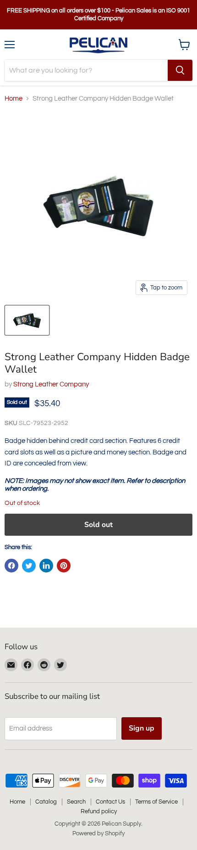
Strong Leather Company (51, 384)
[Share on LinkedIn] (46, 565)
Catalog (46, 802)
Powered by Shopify (98, 833)
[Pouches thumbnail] (27, 320)
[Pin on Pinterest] (64, 565)
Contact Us (110, 802)
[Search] (180, 70)
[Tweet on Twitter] (29, 565)
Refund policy (99, 811)
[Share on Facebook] (11, 565)
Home (13, 98)
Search (76, 802)
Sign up (141, 728)
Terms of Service (156, 802)
